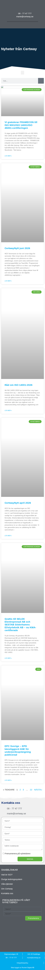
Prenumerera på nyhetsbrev (17, 853)
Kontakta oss (7, 893)
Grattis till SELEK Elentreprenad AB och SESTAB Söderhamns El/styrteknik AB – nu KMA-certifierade (20, 625)
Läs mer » (8, 156)
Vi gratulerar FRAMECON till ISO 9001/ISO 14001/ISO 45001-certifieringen (21, 125)
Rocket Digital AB (28, 967)
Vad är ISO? (6, 875)
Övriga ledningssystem (11, 879)
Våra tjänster (7, 884)
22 (31, 790)
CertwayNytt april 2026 (18, 503)
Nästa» (38, 790)
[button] (22, 24)
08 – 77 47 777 (11, 958)
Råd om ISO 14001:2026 (18, 385)
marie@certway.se (33, 958)
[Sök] (41, 81)
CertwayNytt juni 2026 (17, 248)
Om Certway (7, 889)
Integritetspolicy (22, 963)
